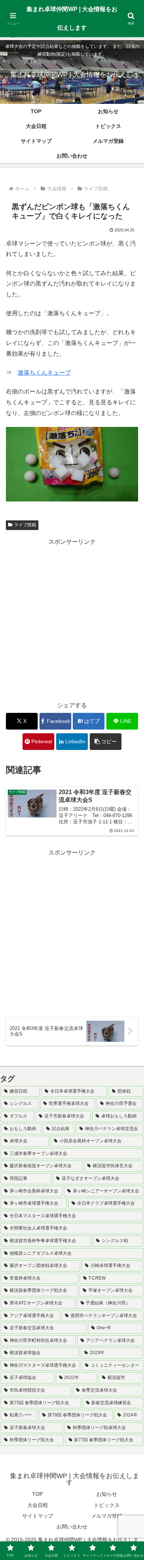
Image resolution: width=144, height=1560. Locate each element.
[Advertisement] (72, 619)
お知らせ (106, 1494)
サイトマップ (37, 1516)
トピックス (107, 1505)
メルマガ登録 (106, 1516)
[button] (105, 741)
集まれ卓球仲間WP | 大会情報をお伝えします (72, 18)
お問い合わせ (72, 1527)
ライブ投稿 (25, 524)
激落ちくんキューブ (44, 372)
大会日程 (37, 1505)
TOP (37, 1494)
